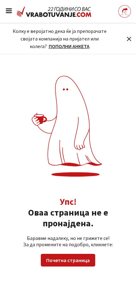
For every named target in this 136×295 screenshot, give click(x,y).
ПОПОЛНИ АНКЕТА (69, 46)
